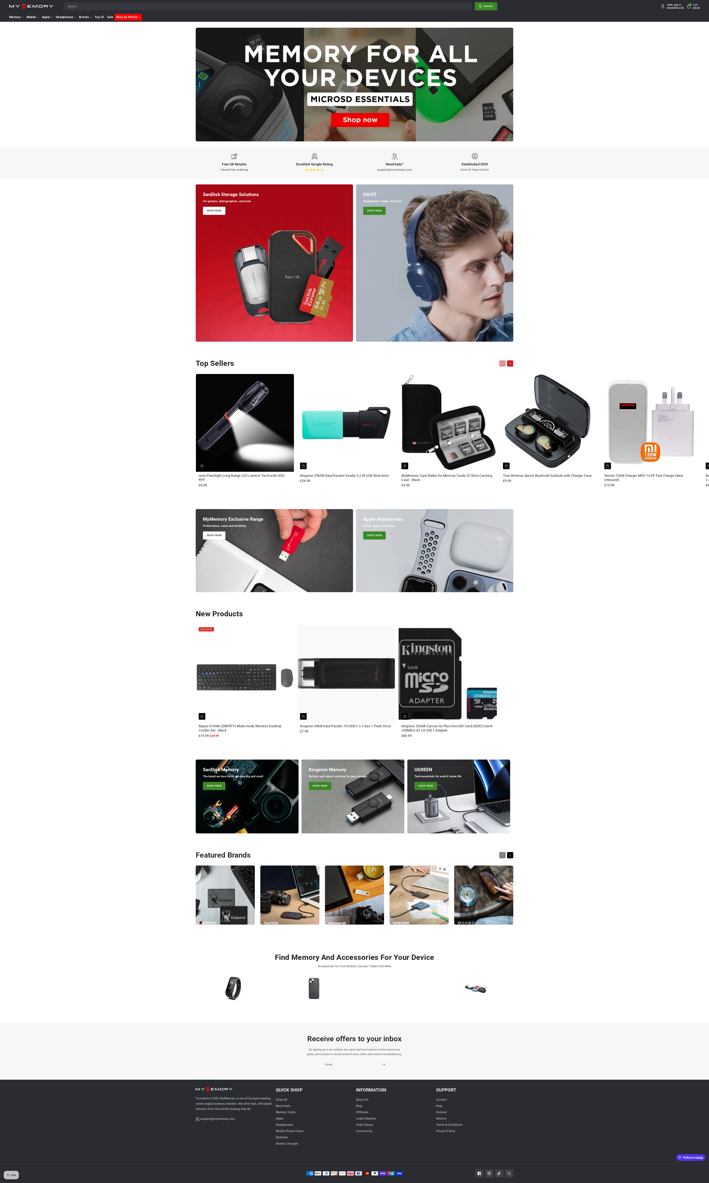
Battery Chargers (287, 1143)
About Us (362, 1099)
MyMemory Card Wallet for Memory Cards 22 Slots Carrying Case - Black (446, 478)
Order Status (364, 1125)
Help (439, 1106)
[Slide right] (510, 363)
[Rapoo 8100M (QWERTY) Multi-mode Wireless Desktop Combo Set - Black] (245, 673)
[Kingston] (225, 897)
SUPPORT (446, 1090)
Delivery (441, 1112)
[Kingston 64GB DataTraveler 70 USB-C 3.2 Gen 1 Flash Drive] (346, 673)
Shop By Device (126, 17)
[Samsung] (419, 897)
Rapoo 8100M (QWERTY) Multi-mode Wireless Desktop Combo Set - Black (240, 728)
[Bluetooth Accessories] (233, 990)
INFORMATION (371, 1090)
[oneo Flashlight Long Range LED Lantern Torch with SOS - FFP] (245, 423)
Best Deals (283, 1106)
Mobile (31, 17)
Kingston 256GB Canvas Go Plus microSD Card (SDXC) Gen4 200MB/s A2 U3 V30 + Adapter (446, 728)
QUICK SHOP (289, 1090)
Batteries (282, 1137)
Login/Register (366, 1118)
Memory (15, 17)
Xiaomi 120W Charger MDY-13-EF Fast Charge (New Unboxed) (643, 478)
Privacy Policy (445, 1131)
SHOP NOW (214, 210)
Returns (441, 1118)
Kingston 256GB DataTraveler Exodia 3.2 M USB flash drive (344, 476)
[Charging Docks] (475, 990)
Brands (84, 17)
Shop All (281, 1099)
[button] (693, 6)
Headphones (64, 17)
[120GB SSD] (395, 990)
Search (488, 6)
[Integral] (354, 897)
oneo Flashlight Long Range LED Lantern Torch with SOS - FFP (242, 478)
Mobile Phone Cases (289, 1131)
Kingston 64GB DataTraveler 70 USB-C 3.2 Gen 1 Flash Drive (345, 726)
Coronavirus (364, 1131)
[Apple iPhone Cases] (314, 990)
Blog (359, 1106)
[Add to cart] (202, 466)
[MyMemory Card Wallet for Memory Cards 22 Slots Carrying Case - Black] (448, 423)
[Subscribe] (383, 1065)
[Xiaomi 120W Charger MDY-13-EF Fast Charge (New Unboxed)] (651, 423)
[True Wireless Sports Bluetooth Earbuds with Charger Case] (549, 423)
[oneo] (483, 897)
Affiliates (362, 1112)
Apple (46, 17)
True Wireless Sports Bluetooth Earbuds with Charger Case (547, 476)
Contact (441, 1099)
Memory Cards (286, 1112)
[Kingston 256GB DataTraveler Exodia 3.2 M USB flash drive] (346, 423)
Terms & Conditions (449, 1125)
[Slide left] (502, 363)
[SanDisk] (289, 897)
